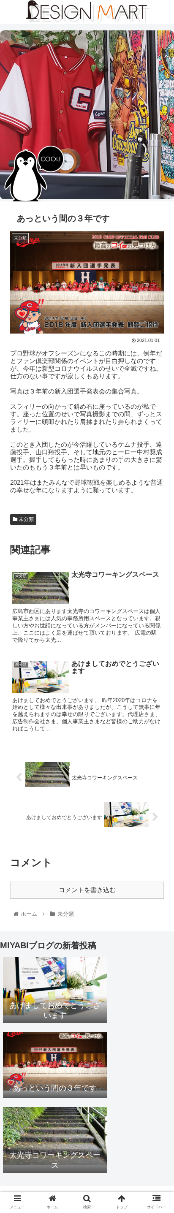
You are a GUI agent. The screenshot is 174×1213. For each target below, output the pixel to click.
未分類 (25, 519)
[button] (156, 878)
